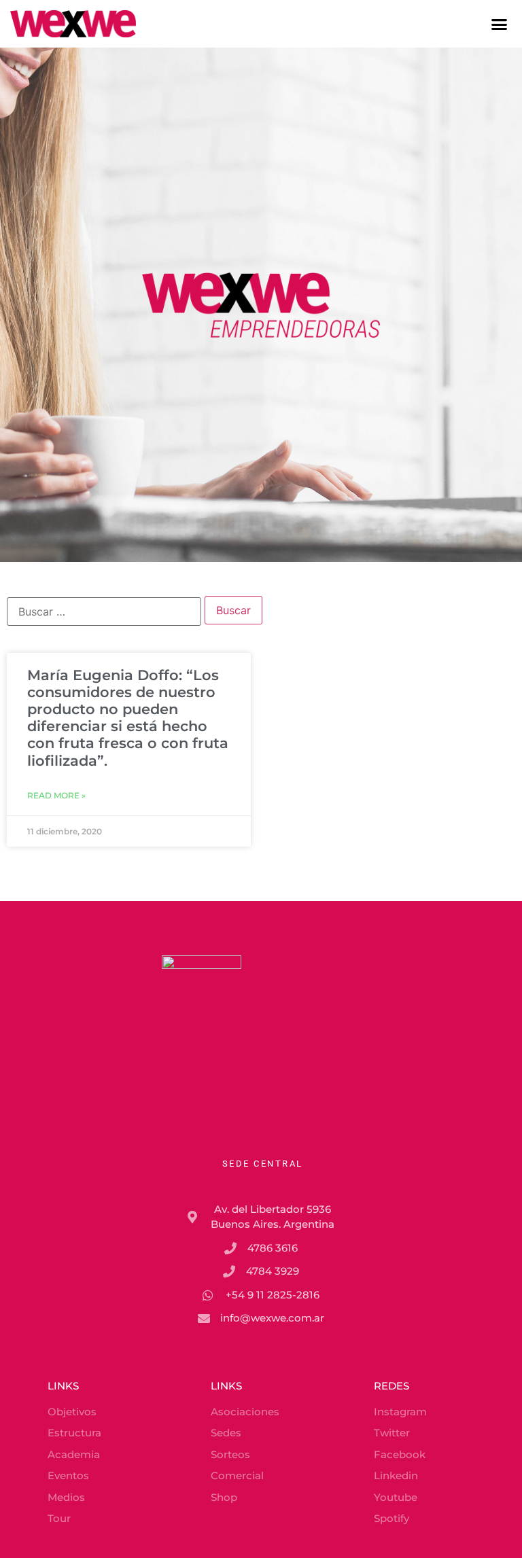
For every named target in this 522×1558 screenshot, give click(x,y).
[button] (499, 24)
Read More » (56, 795)
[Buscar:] (104, 611)
